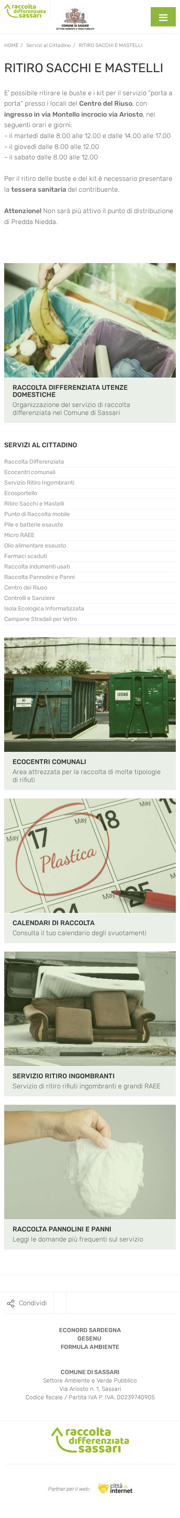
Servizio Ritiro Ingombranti (39, 482)
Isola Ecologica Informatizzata (44, 608)
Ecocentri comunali (29, 472)
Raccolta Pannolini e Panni (39, 577)
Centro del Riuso (25, 587)
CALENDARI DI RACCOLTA (54, 923)
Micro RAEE (19, 535)
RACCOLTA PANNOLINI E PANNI (62, 1229)
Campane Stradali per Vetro (40, 619)
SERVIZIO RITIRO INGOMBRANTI (64, 1076)
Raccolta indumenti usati (37, 566)
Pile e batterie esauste (33, 524)
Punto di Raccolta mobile (37, 514)
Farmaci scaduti (25, 556)
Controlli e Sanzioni (29, 598)
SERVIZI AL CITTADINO (40, 445)
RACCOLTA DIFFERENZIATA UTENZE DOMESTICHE (70, 391)
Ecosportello (20, 493)
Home (11, 45)
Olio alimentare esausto (35, 545)
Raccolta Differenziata (34, 461)
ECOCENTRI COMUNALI (49, 762)
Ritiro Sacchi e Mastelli (110, 45)
